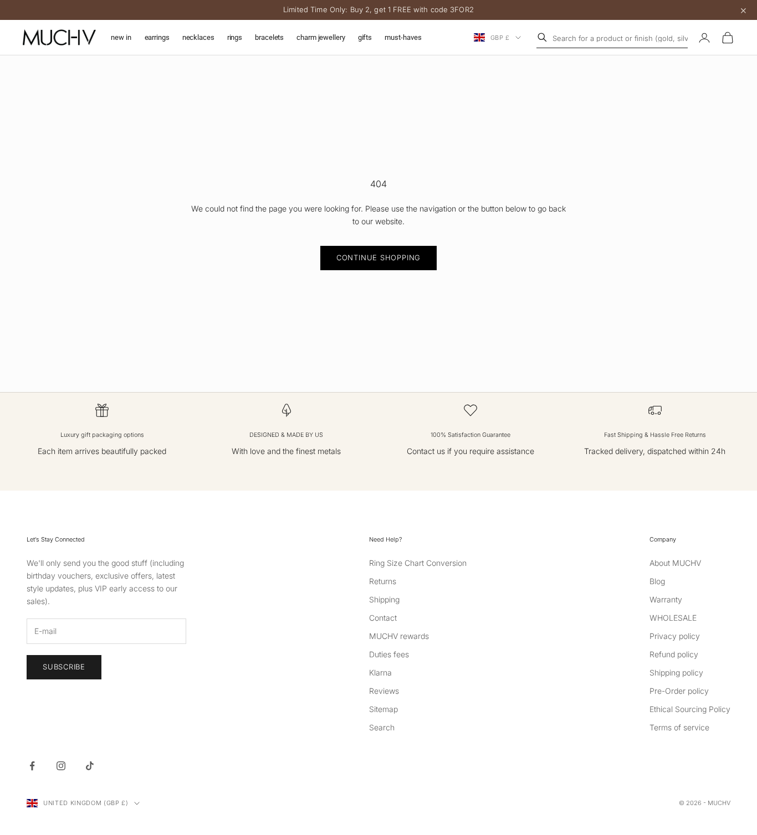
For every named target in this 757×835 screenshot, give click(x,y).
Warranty (665, 599)
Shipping (384, 599)
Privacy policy (674, 636)
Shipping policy (676, 672)
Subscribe (64, 666)
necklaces (198, 37)
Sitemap (383, 709)
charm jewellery (320, 37)
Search (382, 727)
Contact (383, 617)
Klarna (380, 672)
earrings (157, 37)
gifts (365, 37)
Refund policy (673, 654)
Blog (657, 581)
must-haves (403, 37)
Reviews (384, 690)
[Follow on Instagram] (61, 765)
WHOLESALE (673, 617)
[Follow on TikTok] (89, 765)
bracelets (269, 37)
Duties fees (389, 654)
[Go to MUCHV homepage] (59, 37)
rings (234, 37)
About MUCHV (675, 563)
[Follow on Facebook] (32, 765)
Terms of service (679, 727)
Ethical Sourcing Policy (689, 709)
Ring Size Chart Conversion (418, 563)
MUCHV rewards (399, 636)
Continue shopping (378, 257)
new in (121, 37)
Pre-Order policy (679, 690)
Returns (382, 581)
